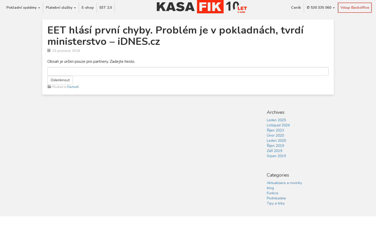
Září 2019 (274, 150)
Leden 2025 (276, 120)
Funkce (272, 193)
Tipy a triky (276, 203)
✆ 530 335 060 (319, 7)
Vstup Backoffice (354, 7)
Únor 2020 (275, 135)
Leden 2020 (276, 140)
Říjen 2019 (275, 145)
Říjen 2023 (275, 130)
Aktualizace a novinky (284, 182)
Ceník (296, 7)
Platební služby (59, 7)
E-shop (88, 7)
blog (270, 188)
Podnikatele (276, 198)
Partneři (73, 87)
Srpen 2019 (276, 156)
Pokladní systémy (22, 7)
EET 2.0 (105, 7)
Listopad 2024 (278, 125)
